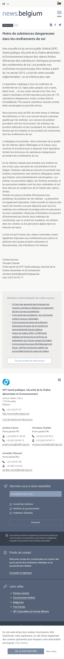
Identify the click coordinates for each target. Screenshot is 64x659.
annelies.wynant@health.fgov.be (17, 470)
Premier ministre (21, 593)
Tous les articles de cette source (29, 361)
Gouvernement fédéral (24, 597)
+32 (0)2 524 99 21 (45, 436)
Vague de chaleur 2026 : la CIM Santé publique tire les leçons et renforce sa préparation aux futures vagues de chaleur (32, 337)
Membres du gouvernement (26, 508)
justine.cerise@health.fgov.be (15, 444)
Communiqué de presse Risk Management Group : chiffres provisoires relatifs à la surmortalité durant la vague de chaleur (32, 347)
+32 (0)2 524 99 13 (15, 440)
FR (3, 4)
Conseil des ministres (23, 504)
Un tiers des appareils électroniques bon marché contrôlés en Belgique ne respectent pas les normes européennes (33, 308)
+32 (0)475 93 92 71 (45, 440)
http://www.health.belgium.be (15, 413)
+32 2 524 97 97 (13, 410)
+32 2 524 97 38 (13, 462)
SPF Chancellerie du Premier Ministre (31, 611)
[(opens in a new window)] (54, 25)
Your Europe (19, 606)
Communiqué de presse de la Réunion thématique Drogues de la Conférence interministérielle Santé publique (30, 326)
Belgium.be (18, 602)
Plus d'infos (21, 643)
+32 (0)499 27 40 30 (15, 436)
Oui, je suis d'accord (26, 651)
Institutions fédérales (23, 513)
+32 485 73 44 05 (14, 466)
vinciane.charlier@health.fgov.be (47, 444)
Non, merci (51, 651)
